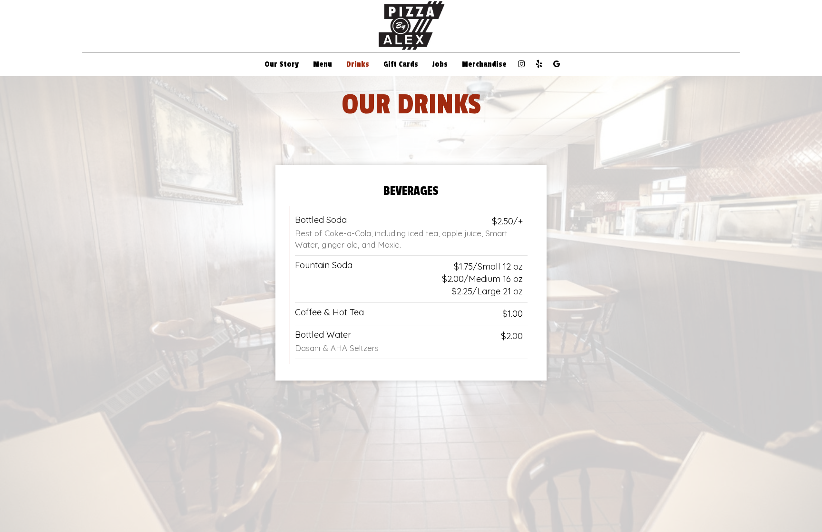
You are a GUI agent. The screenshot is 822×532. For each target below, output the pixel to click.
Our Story (281, 64)
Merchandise (484, 64)
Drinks (357, 64)
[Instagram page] (521, 63)
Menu (322, 64)
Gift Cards (400, 64)
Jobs (440, 64)
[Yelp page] (539, 63)
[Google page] (556, 63)
